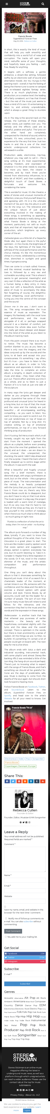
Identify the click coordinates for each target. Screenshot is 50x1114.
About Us (30, 1095)
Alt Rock (41, 998)
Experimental (12, 1012)
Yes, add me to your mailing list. (22, 937)
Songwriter (27, 1035)
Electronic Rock (22, 1009)
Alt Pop (29, 998)
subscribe (28, 921)
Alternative (18, 998)
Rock (36, 1030)
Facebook (33, 687)
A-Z (38, 1095)
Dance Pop (31, 1005)
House (43, 1017)
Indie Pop (14, 1021)
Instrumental (38, 1020)
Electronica (9, 1009)
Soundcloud (18, 690)
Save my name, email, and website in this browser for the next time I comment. (23, 911)
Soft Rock (12, 1036)
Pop (23, 1025)
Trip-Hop (16, 1039)
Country (8, 1005)
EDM (42, 1005)
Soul (40, 1036)
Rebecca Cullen (30, 41)
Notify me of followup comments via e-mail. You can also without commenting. (24, 921)
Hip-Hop (21, 1016)
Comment (9, 844)
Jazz (6, 1025)
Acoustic (8, 998)
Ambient (8, 1001)
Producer (11, 1030)
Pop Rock (38, 1025)
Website (8, 698)
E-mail (8, 974)
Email (7, 886)
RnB (28, 1030)
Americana (19, 1001)
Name (7, 875)
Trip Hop (25, 1039)
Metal (14, 1025)
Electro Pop (36, 1008)
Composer (40, 1001)
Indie (6, 1021)
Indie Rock (25, 1020)
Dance (19, 1005)
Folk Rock (37, 1012)
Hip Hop (33, 1016)
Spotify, (7, 695)
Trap (9, 1039)
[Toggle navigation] (7, 4)
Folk (19, 1012)
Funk (44, 1012)
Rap (22, 1030)
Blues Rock (30, 1002)
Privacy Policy (17, 1095)
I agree (27, 1110)
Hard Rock (9, 1017)
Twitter (41, 687)
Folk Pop (27, 1012)
